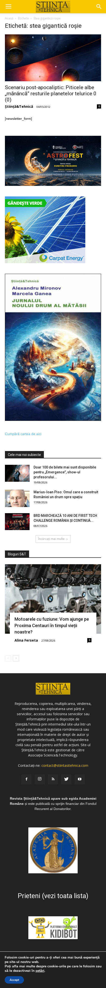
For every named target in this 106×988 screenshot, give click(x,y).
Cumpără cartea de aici (23, 434)
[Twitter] (66, 779)
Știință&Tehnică (19, 106)
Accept (14, 980)
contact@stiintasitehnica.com (64, 765)
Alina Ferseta (26, 640)
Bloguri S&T (17, 554)
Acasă (9, 18)
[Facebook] (26, 779)
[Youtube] (80, 779)
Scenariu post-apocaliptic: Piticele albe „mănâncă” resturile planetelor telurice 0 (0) (50, 93)
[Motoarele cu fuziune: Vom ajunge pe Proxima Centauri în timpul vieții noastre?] (53, 599)
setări (39, 971)
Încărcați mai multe (51, 539)
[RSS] (53, 779)
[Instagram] (40, 779)
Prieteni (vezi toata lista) (53, 896)
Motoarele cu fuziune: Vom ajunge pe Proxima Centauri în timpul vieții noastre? (52, 625)
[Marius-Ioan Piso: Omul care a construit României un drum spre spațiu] (17, 498)
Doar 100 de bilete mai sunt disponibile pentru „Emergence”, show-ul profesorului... (65, 472)
